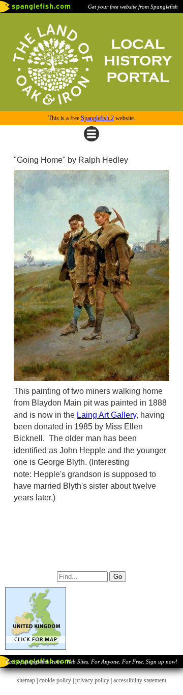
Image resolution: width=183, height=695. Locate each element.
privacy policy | (94, 680)
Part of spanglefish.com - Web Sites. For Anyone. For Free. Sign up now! (91, 662)
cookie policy (55, 680)
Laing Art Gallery (106, 415)
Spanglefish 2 (97, 118)
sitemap (26, 680)
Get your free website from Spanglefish (133, 7)
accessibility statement (139, 680)
